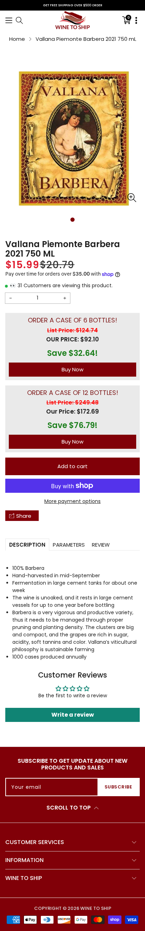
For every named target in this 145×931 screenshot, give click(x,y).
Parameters (69, 544)
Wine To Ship (95, 908)
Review (101, 544)
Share (23, 516)
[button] (8, 20)
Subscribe (118, 787)
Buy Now (72, 369)
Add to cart (72, 466)
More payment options (72, 501)
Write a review (72, 715)
